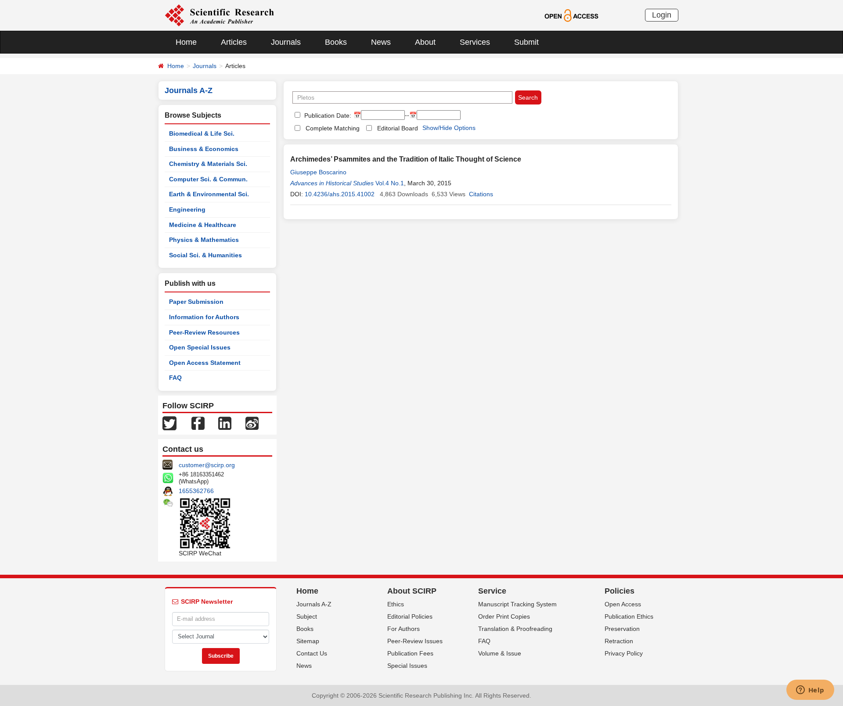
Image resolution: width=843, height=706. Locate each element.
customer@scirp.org (207, 464)
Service (492, 591)
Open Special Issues (200, 347)
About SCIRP (411, 591)
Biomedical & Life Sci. (201, 133)
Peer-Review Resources (204, 332)
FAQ (175, 377)
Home (186, 42)
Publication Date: (327, 115)
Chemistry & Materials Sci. (208, 163)
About (425, 42)
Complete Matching (333, 128)
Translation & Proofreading (515, 628)
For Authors (403, 628)
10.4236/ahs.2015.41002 (340, 194)
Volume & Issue (499, 653)
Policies (619, 591)
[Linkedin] (224, 422)
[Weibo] (252, 422)
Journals (286, 42)
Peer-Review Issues (415, 641)
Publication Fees (410, 653)
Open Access (623, 604)
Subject (306, 616)
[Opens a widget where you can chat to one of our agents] (810, 691)
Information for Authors (204, 317)
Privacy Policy (624, 653)
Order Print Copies (504, 616)
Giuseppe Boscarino (318, 172)
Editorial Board (397, 128)
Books (336, 42)
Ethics (395, 604)
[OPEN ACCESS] (571, 14)
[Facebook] (198, 422)
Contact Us (311, 653)
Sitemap (307, 641)
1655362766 (196, 490)
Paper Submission (196, 301)
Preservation (622, 628)
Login (661, 15)
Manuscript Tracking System (517, 604)
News (381, 42)
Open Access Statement (205, 362)
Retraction (619, 641)
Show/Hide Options (449, 127)
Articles (234, 42)
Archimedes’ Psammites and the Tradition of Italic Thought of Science (405, 159)
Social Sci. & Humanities (205, 255)
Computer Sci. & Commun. (208, 179)
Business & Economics (203, 148)
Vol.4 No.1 (389, 183)
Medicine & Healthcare (202, 224)
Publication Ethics (629, 616)
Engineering (187, 209)
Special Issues (407, 665)
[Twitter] (169, 422)
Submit (526, 42)
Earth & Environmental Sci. (209, 194)
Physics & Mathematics (204, 239)
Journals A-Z (313, 604)
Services (475, 42)
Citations (481, 194)
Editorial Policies (409, 616)
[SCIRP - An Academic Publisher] (219, 14)
